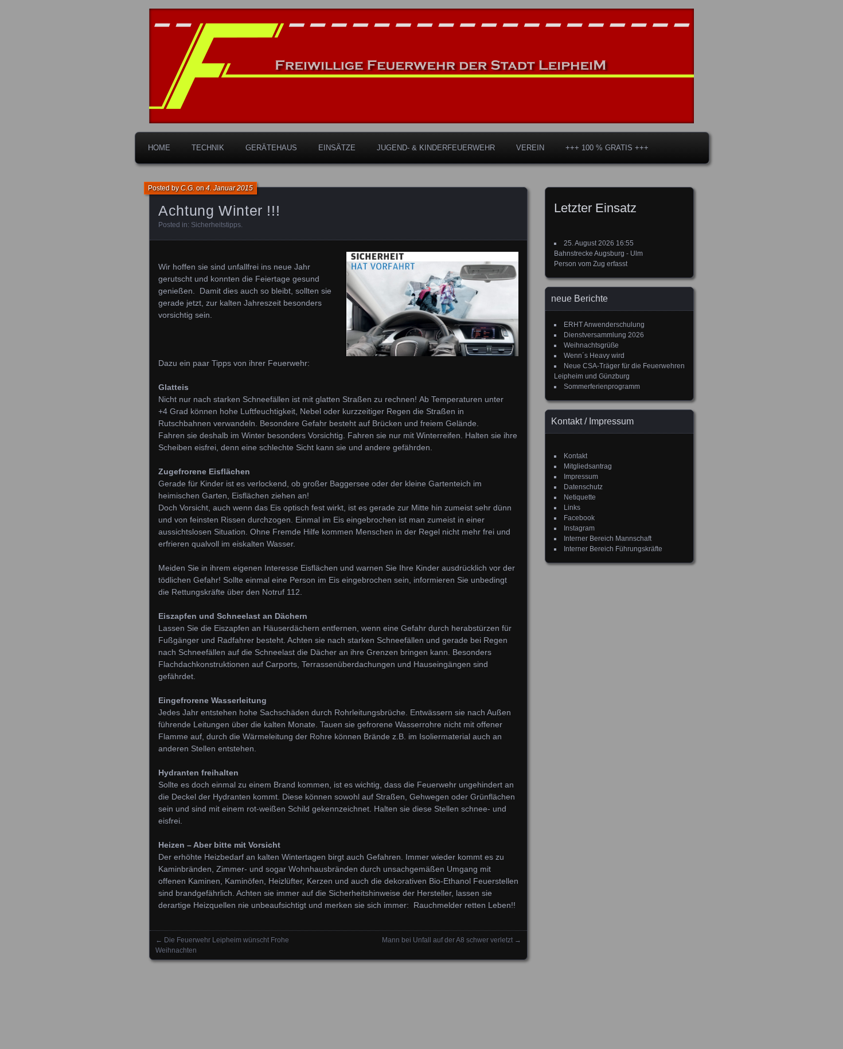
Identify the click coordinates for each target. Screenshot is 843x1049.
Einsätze (337, 147)
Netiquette (580, 497)
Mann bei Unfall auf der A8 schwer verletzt (447, 940)
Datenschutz (583, 487)
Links (572, 508)
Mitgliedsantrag (588, 466)
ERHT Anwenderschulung (604, 325)
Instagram (579, 528)
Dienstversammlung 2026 (604, 335)
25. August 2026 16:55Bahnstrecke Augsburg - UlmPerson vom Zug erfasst (598, 253)
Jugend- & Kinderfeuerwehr (436, 147)
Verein (530, 147)
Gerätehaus (271, 147)
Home (159, 147)
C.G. (187, 188)
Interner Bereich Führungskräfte (613, 549)
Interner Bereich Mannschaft (607, 539)
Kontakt (575, 456)
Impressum (581, 477)
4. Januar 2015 (229, 188)
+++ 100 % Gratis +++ (607, 147)
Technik (208, 147)
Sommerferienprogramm (602, 387)
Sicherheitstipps (216, 225)
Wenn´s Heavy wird (594, 356)
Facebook (579, 518)
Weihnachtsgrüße (591, 345)
